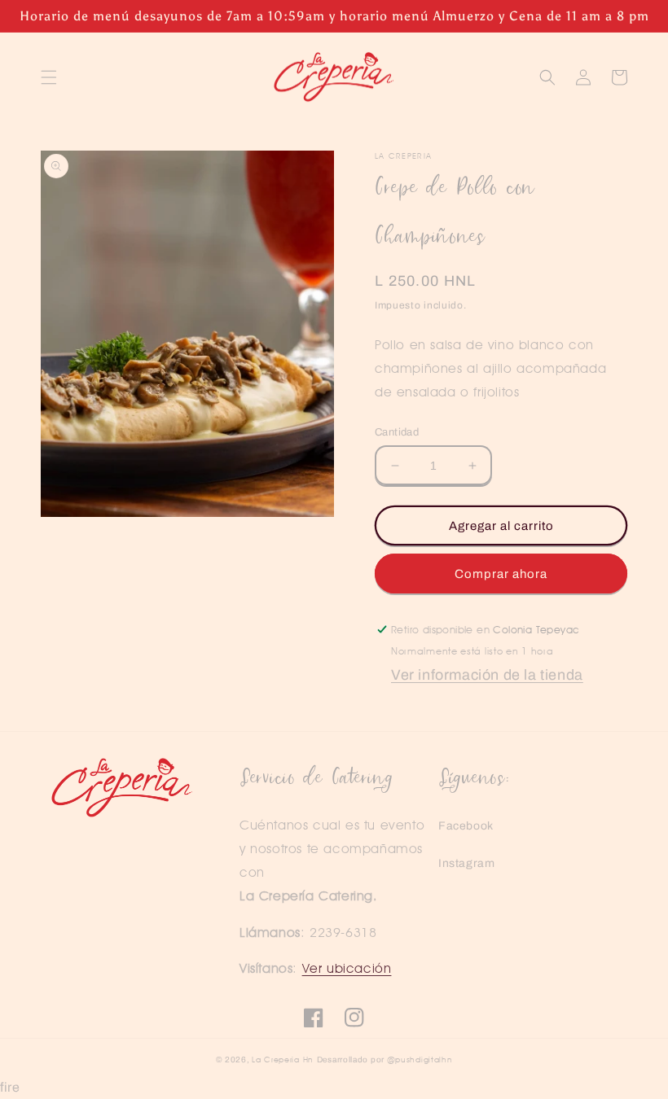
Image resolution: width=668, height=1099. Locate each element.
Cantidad (397, 432)
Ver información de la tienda (487, 675)
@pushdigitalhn (420, 1059)
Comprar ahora (501, 573)
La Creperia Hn (283, 1059)
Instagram (466, 863)
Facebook (466, 826)
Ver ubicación (347, 968)
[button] (49, 77)
